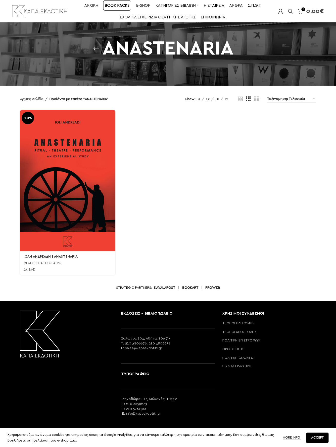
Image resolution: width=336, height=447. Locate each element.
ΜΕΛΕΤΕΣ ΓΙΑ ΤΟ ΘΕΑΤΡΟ (42, 263)
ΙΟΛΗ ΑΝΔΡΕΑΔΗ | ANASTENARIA (51, 256)
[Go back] (96, 49)
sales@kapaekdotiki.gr (143, 348)
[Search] (290, 11)
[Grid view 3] (248, 99)
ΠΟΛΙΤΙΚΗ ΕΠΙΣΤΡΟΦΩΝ (241, 340)
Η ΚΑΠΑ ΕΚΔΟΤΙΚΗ (236, 366)
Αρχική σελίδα (31, 99)
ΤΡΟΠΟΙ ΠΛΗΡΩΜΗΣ (238, 323)
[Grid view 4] (256, 99)
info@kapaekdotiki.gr (143, 413)
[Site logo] (39, 11)
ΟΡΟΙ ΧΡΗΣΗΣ (233, 349)
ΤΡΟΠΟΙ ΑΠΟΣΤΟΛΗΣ (239, 332)
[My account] (281, 11)
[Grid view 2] (240, 99)
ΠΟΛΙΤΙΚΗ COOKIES (237, 358)
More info (292, 437)
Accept (317, 437)
